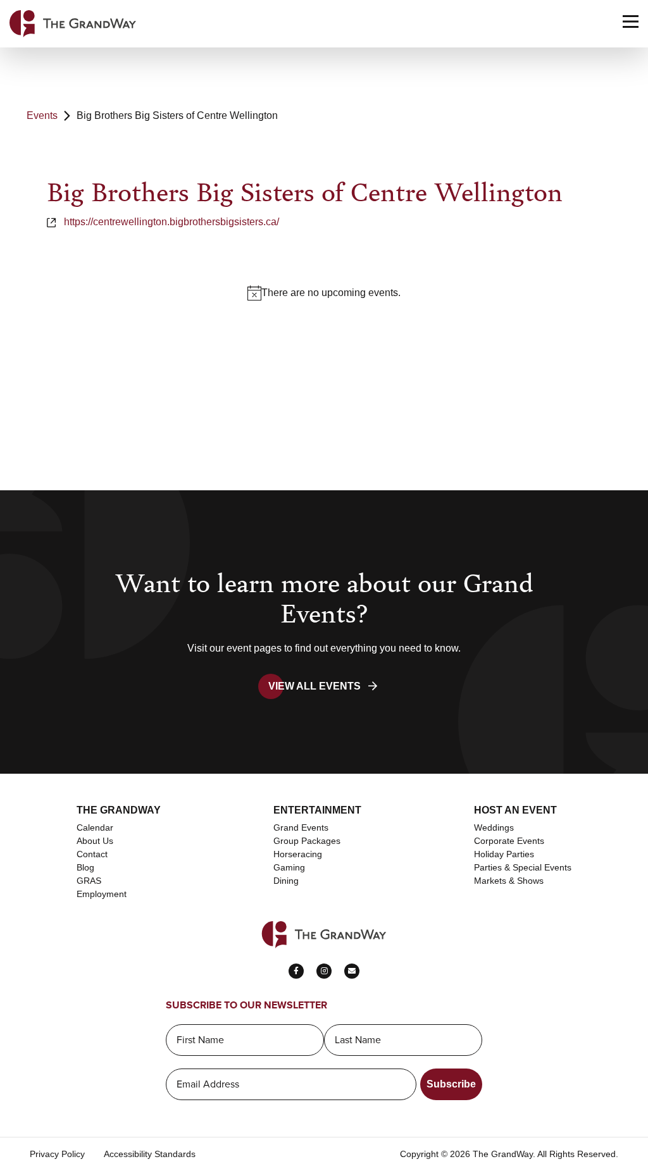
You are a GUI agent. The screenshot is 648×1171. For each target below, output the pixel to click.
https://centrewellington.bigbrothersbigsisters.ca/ (171, 221)
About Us (95, 841)
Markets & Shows (509, 881)
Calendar (95, 827)
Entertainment (317, 810)
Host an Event (515, 810)
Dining (286, 881)
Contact (92, 854)
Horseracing (297, 854)
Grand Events (300, 827)
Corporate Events (509, 841)
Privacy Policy (57, 1154)
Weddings (494, 827)
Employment (102, 894)
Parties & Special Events (522, 867)
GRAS (89, 881)
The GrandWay (119, 810)
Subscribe (451, 1084)
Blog (85, 867)
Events (42, 115)
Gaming (289, 867)
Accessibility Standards (150, 1154)
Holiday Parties (504, 854)
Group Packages (306, 841)
